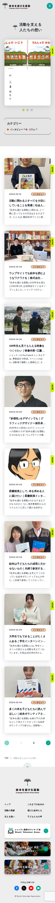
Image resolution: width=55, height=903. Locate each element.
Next (48, 742)
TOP (6, 758)
